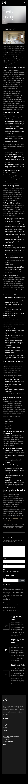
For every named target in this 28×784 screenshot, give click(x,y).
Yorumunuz (6, 544)
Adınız (4, 558)
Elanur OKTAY (11, 29)
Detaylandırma (6, 725)
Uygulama (5, 727)
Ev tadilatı (14, 524)
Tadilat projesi (19, 527)
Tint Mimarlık (7, 219)
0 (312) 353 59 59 (6, 739)
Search (4, 578)
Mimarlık (14, 28)
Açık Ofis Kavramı (12, 610)
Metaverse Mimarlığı (14, 604)
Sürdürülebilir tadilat (8, 527)
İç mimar (22, 524)
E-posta (5, 564)
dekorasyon (6, 524)
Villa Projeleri (5, 724)
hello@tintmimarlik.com (8, 741)
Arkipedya (5, 610)
